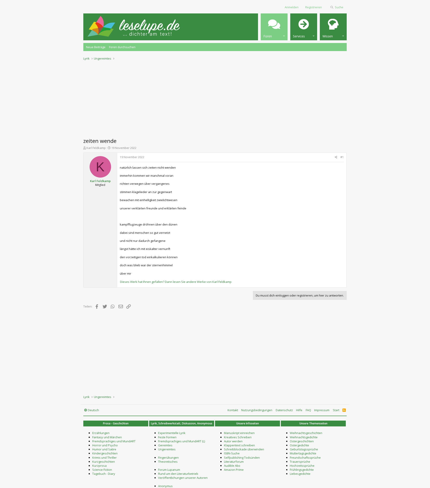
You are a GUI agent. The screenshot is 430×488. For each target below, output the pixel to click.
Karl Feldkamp (96, 148)
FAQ (308, 410)
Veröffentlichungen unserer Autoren (183, 478)
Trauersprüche (300, 462)
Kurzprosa (99, 466)
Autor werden (233, 441)
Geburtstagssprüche (304, 449)
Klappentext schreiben (239, 445)
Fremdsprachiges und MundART (113, 441)
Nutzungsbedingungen (256, 410)
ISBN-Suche (232, 453)
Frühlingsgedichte (302, 470)
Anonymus (165, 486)
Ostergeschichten (302, 441)
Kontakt (233, 410)
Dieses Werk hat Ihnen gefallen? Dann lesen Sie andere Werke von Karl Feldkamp (176, 282)
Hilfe (299, 410)
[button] (274, 26)
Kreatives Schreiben (238, 437)
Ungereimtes (167, 449)
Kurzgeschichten (103, 462)
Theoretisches (168, 462)
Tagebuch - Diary (103, 474)
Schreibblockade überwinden (244, 449)
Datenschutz (284, 410)
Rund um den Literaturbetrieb (178, 474)
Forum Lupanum (169, 470)
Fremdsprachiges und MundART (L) (181, 441)
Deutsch (93, 410)
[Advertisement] (215, 97)
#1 (342, 157)
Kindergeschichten (105, 453)
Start (336, 410)
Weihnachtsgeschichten (306, 433)
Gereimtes (165, 445)
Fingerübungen (168, 458)
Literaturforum (234, 462)
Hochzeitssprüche (302, 466)
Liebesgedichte (300, 474)
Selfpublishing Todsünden (242, 458)
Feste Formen (167, 437)
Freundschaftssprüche (305, 458)
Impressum (321, 410)
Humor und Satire (104, 449)
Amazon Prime (234, 470)
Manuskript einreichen (239, 433)
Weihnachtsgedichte (304, 437)
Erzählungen (101, 433)
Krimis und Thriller (104, 458)
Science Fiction (102, 470)
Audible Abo (232, 466)
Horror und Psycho (105, 445)
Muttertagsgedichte (303, 453)
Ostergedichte (299, 445)
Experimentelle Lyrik (171, 433)
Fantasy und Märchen (107, 437)
